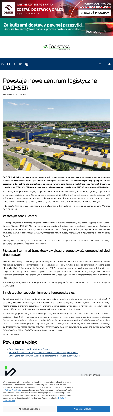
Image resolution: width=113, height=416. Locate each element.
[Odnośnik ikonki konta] (109, 64)
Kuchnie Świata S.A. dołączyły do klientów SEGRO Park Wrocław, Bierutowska (43, 353)
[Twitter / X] (14, 64)
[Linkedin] (2, 64)
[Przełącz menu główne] (100, 64)
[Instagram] (21, 64)
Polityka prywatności (90, 375)
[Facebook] (8, 64)
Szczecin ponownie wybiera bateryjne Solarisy (29, 349)
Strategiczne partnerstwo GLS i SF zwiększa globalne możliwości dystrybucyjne (44, 356)
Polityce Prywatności (13, 390)
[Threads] (27, 64)
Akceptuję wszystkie (84, 409)
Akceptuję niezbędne (29, 409)
